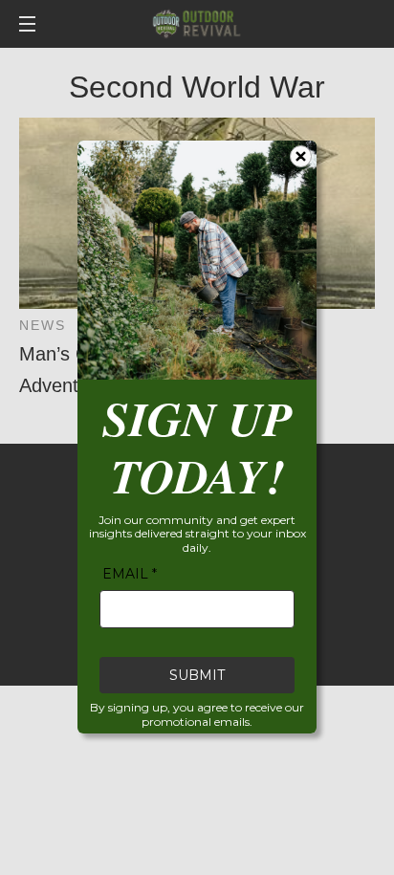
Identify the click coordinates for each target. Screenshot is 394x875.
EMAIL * (129, 574)
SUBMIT (197, 676)
